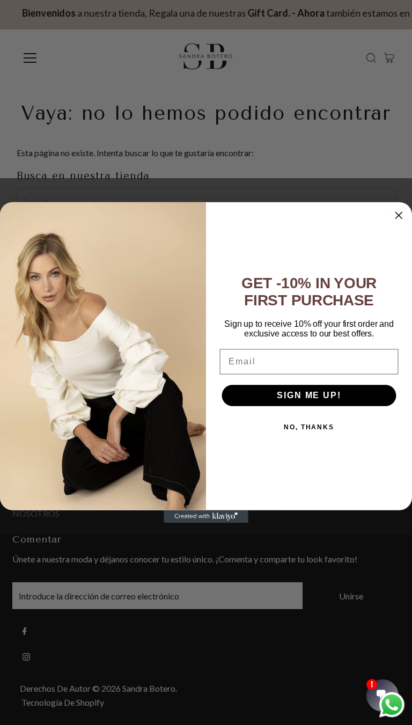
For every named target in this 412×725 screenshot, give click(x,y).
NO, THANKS (309, 427)
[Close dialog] (399, 215)
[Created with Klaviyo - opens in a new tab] (206, 516)
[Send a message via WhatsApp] (392, 705)
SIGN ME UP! (309, 395)
